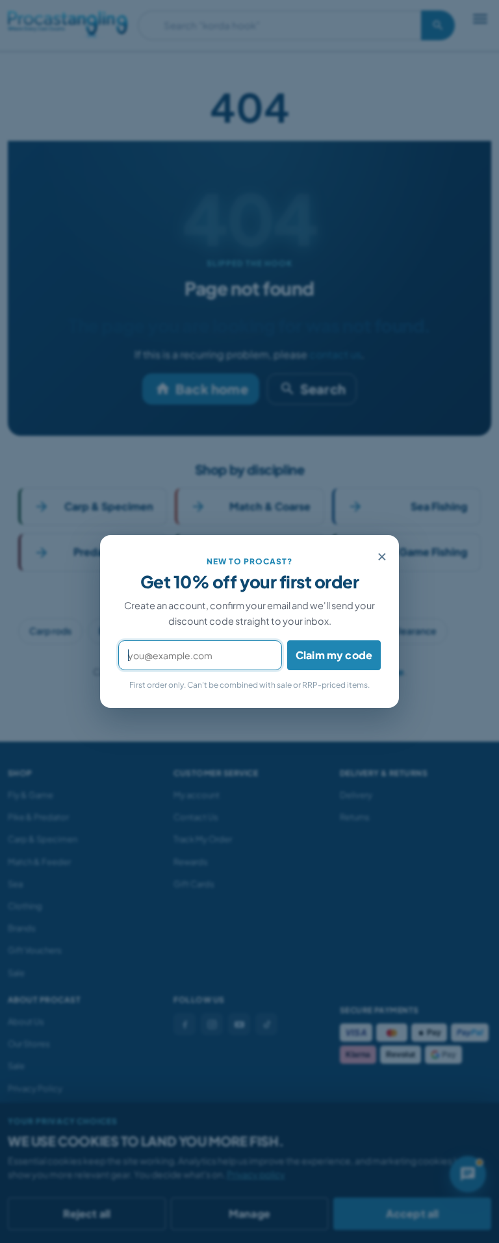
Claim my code (334, 655)
